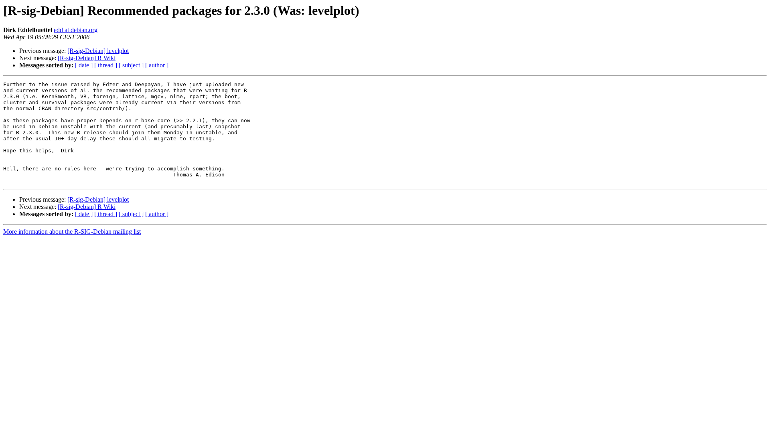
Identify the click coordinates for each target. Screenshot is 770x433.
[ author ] (156, 65)
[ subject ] (131, 65)
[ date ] (84, 65)
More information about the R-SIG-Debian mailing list (72, 231)
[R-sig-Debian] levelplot (98, 50)
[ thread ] (105, 65)
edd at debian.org (75, 29)
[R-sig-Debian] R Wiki (87, 58)
